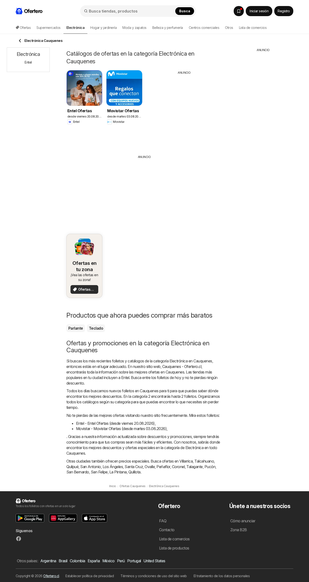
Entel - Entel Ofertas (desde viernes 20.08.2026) (115, 423)
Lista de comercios (253, 28)
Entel (125, 377)
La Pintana (118, 472)
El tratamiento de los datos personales (222, 576)
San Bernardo (77, 472)
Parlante (75, 328)
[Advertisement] (184, 111)
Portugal (134, 560)
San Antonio (90, 466)
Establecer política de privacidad (89, 576)
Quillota (134, 472)
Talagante (194, 466)
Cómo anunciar (242, 520)
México (108, 560)
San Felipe (99, 472)
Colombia (77, 560)
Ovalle (150, 466)
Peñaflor (163, 466)
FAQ (162, 520)
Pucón (209, 466)
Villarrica (186, 461)
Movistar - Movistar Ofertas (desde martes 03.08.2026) (121, 428)
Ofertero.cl (51, 576)
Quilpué (72, 466)
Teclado (96, 328)
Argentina (48, 560)
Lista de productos (174, 548)
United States (154, 560)
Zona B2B (238, 529)
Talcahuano (204, 461)
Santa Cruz (134, 466)
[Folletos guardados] (239, 11)
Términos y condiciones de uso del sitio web (153, 576)
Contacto (167, 529)
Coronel (178, 466)
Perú (121, 560)
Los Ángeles (113, 466)
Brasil (63, 560)
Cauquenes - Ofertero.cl (181, 366)
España (94, 560)
